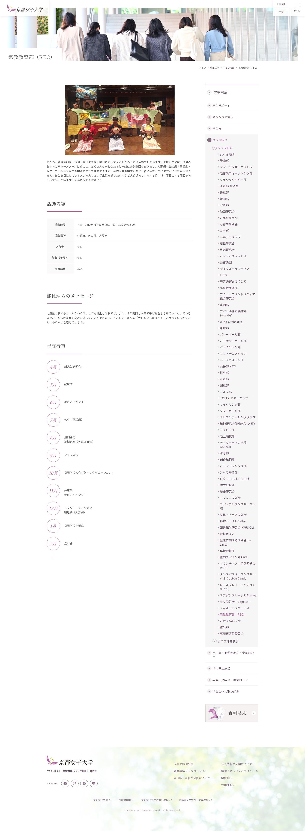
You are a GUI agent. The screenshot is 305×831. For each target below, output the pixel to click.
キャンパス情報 (223, 117)
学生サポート (221, 105)
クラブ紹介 (220, 140)
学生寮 (217, 128)
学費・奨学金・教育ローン (230, 680)
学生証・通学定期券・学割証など (233, 655)
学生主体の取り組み (226, 691)
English (281, 3)
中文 (281, 12)
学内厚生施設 (221, 668)
